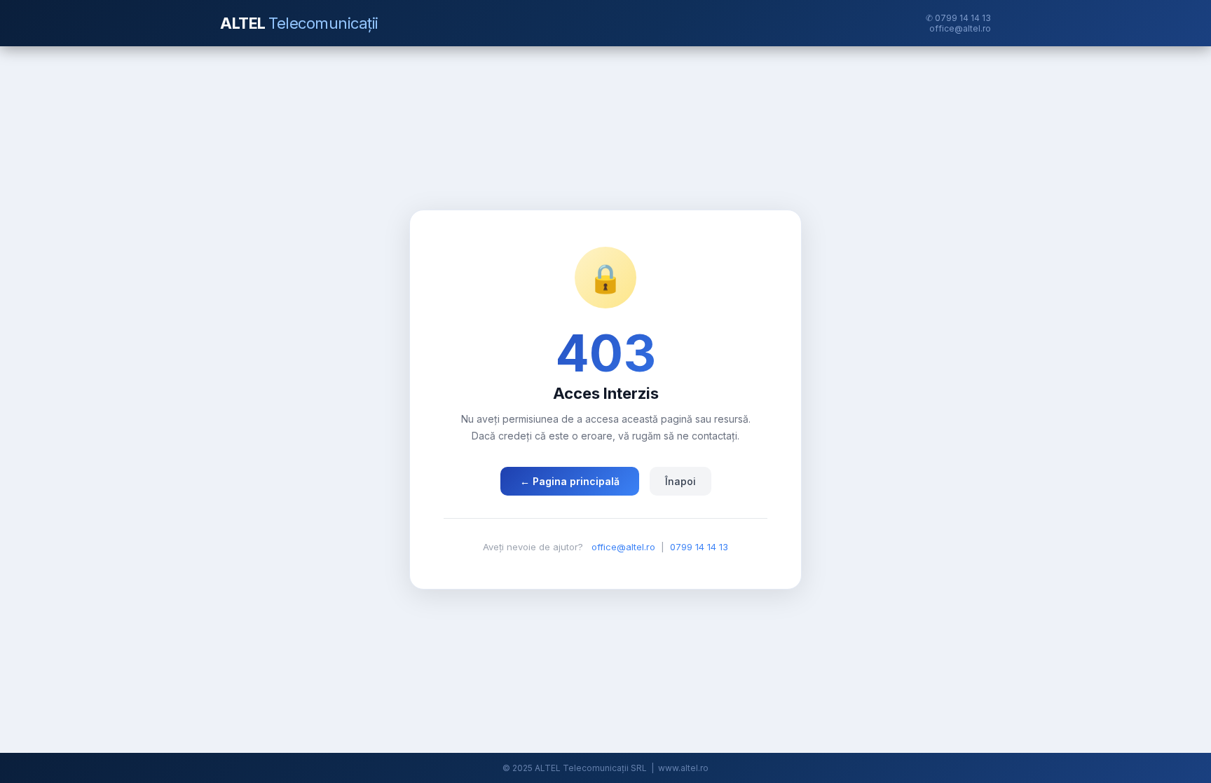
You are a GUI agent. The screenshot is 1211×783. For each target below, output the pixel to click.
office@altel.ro (960, 28)
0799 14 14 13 (699, 546)
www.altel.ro (683, 768)
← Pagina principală (570, 481)
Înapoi (680, 481)
